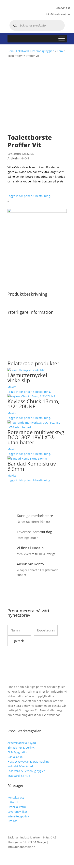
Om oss (12, 821)
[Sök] (15, 25)
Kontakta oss (15, 797)
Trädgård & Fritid (18, 776)
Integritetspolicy (18, 816)
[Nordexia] (37, 211)
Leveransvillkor (17, 811)
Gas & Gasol (15, 757)
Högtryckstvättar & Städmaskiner (29, 761)
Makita (11, 387)
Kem (60, 51)
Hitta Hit (12, 802)
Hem (10, 51)
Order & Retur (16, 807)
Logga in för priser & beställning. (29, 196)
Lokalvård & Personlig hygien (35, 51)
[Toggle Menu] (61, 38)
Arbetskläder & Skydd (21, 743)
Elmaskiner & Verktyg (21, 747)
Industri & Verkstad (20, 766)
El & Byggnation (17, 752)
